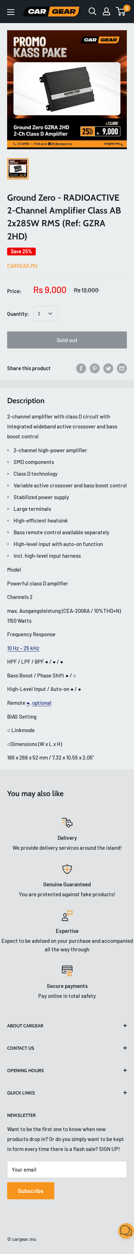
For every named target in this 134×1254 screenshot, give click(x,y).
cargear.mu (22, 266)
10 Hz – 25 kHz (23, 648)
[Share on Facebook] (81, 368)
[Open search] (92, 11)
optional (41, 702)
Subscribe (31, 1190)
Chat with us (118, 1238)
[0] (120, 11)
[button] (126, 1232)
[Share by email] (122, 368)
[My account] (106, 11)
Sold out (67, 339)
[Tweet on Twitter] (108, 368)
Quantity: (18, 313)
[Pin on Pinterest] (95, 368)
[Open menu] (10, 12)
